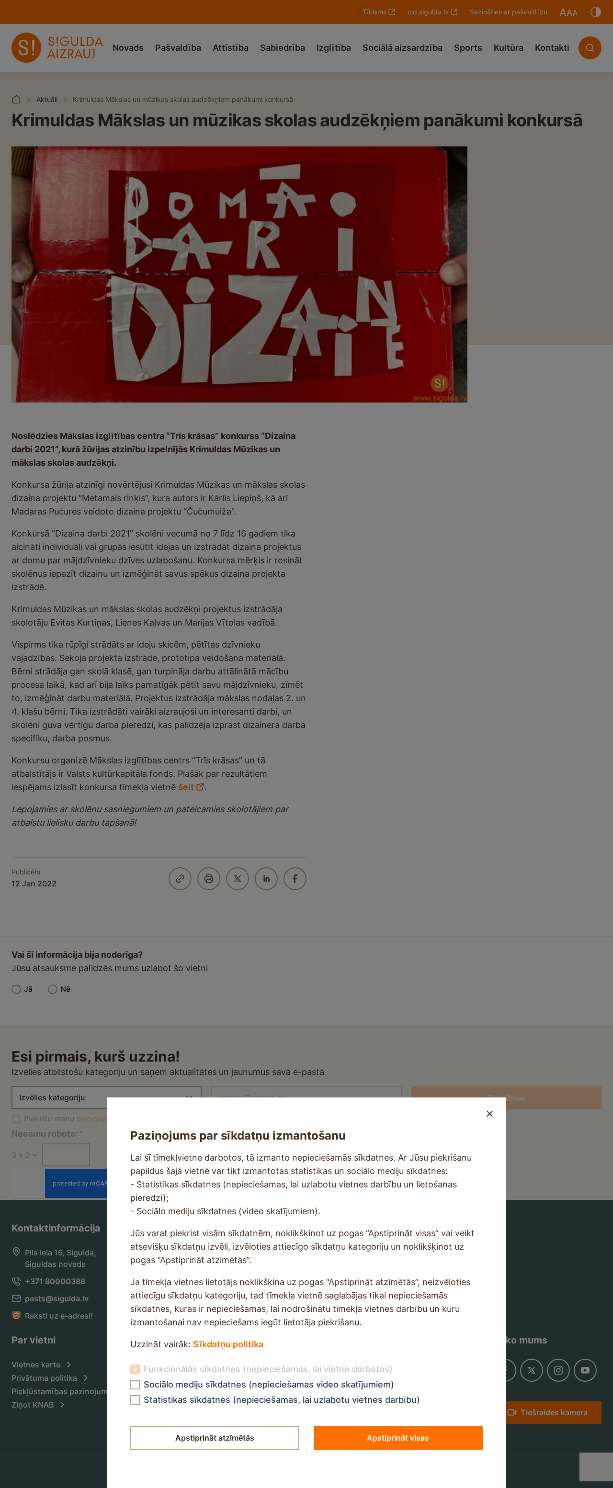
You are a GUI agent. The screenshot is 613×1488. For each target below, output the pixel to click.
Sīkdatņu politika (228, 1344)
